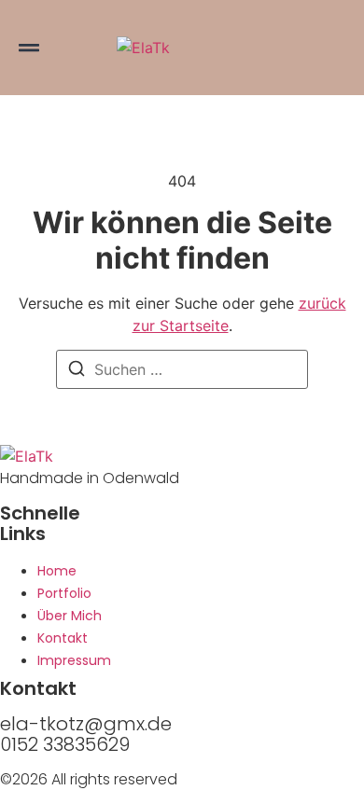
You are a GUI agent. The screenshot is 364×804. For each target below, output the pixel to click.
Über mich (69, 615)
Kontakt (62, 638)
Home (57, 570)
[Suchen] (76, 371)
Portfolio (64, 593)
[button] (29, 47)
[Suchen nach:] (182, 369)
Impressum (74, 660)
